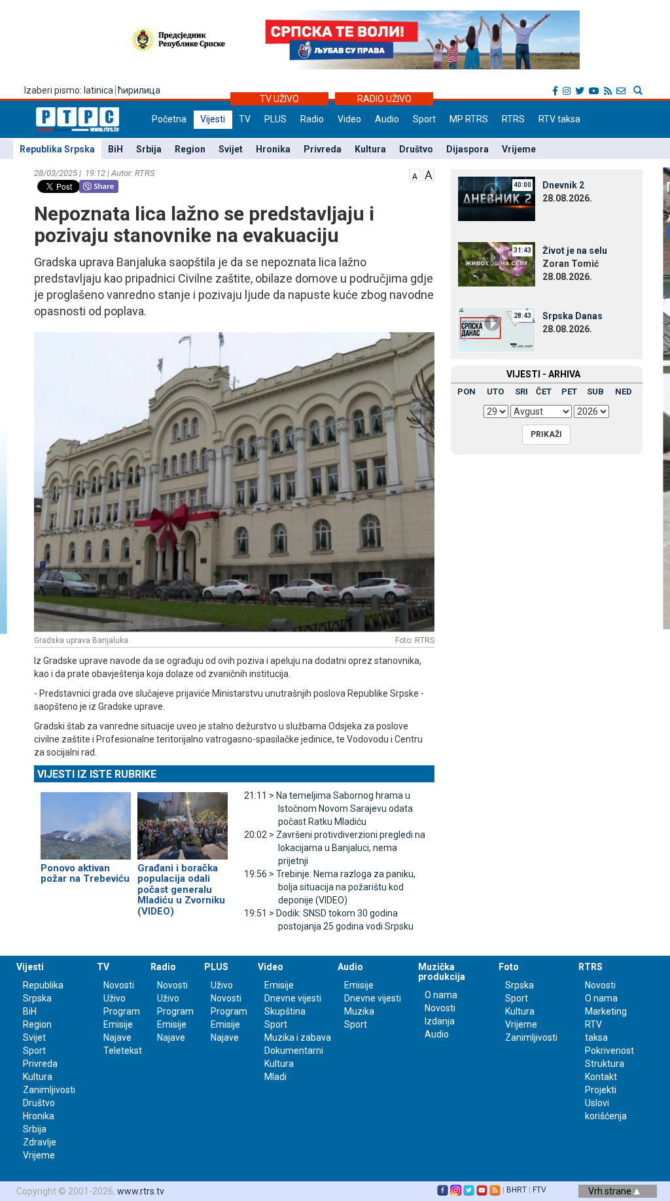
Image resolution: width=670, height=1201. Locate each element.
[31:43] (496, 263)
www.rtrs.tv (140, 1191)
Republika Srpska (57, 149)
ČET (544, 391)
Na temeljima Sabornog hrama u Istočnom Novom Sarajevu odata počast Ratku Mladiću (328, 808)
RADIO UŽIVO (384, 99)
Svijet (231, 149)
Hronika (273, 149)
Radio (312, 119)
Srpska (519, 985)
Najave (117, 1037)
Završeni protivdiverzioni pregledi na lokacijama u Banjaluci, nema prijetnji (334, 847)
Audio (387, 119)
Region (190, 149)
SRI (521, 391)
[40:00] (496, 198)
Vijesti (212, 119)
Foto (509, 967)
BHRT (516, 1189)
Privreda (323, 149)
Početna (169, 119)
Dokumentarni (293, 1050)
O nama (441, 995)
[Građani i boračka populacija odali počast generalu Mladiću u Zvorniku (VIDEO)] (182, 819)
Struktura (604, 1063)
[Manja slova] (415, 174)
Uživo (114, 998)
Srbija (149, 149)
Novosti (118, 985)
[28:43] (496, 329)
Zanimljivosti (49, 1090)
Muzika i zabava (297, 1037)
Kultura (370, 149)
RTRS (513, 119)
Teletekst (122, 1050)
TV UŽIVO (279, 99)
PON (466, 391)
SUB (595, 391)
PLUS (275, 119)
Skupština (285, 1011)
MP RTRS (469, 119)
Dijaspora (467, 149)
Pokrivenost (609, 1050)
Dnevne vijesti (292, 998)
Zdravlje (39, 1142)
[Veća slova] (428, 174)
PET (569, 391)
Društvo (416, 149)
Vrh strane (610, 1191)
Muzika (359, 1011)
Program (121, 1011)
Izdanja (440, 1021)
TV (245, 119)
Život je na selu (574, 250)
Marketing (606, 1011)
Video (349, 119)
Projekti (600, 1090)
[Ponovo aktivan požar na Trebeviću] (86, 819)
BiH (115, 149)
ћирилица (139, 90)
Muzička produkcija (441, 972)
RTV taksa (559, 119)
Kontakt (601, 1076)
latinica (98, 90)
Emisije (118, 1024)
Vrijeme (519, 149)
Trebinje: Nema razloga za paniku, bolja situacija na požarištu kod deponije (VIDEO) (329, 887)
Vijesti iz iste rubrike (96, 774)
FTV (539, 1189)
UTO (495, 391)
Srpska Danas (572, 316)
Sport (424, 119)
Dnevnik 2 (563, 185)
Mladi (275, 1076)
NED (623, 391)
